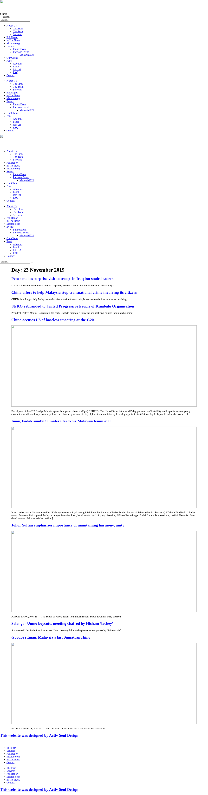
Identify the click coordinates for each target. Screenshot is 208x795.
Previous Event (21, 52)
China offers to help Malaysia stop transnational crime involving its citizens (74, 292)
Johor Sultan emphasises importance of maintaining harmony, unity (67, 525)
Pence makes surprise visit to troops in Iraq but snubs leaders (62, 278)
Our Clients (12, 57)
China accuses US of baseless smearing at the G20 (52, 320)
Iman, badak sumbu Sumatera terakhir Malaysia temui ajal (61, 421)
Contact (10, 75)
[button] (104, 742)
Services (17, 34)
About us (17, 63)
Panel (9, 60)
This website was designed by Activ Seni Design (39, 735)
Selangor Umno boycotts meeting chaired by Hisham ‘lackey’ (62, 623)
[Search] (32, 262)
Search (3, 13)
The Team (18, 31)
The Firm (18, 28)
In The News (13, 40)
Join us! (17, 69)
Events (9, 46)
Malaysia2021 (27, 54)
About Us (11, 25)
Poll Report (12, 37)
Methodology (13, 43)
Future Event (19, 49)
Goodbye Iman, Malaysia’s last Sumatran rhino (50, 637)
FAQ (15, 72)
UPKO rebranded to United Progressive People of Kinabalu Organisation (72, 306)
